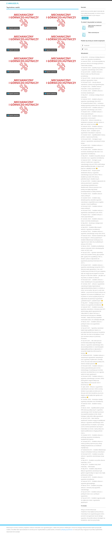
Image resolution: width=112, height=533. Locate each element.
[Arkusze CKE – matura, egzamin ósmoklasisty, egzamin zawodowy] (12, 3)
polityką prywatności (66, 529)
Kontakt (85, 18)
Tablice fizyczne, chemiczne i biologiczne (95, 26)
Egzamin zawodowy (14, 28)
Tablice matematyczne (93, 32)
